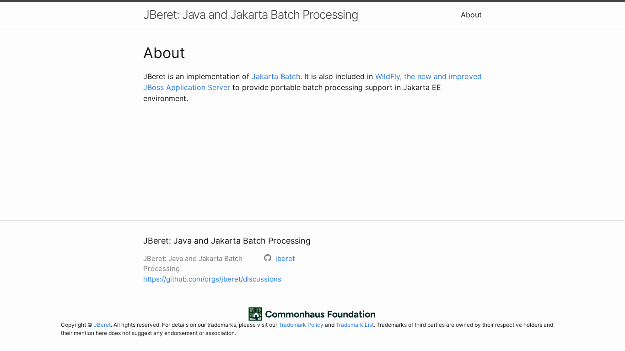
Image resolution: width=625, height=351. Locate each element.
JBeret (102, 324)
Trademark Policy (301, 324)
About (471, 14)
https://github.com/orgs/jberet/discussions (212, 279)
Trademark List (355, 324)
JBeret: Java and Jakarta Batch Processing (250, 14)
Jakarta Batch (276, 76)
